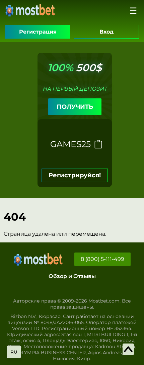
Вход (106, 32)
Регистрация (38, 32)
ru (13, 352)
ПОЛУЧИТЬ (75, 106)
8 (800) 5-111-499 (102, 259)
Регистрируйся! (75, 175)
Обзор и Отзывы (72, 276)
